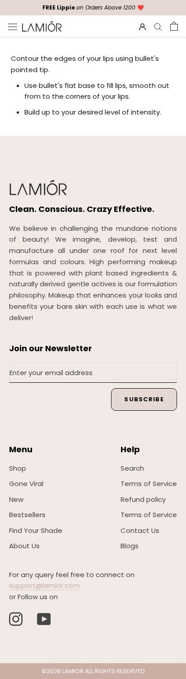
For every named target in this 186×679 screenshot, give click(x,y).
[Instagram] (16, 619)
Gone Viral (26, 483)
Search (132, 468)
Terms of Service (149, 483)
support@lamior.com (44, 585)
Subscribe (144, 399)
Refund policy (143, 499)
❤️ (93, 7)
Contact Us (140, 530)
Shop (17, 468)
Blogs (130, 546)
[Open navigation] (12, 26)
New (16, 499)
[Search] (158, 26)
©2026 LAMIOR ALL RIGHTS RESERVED (93, 671)
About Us (24, 546)
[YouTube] (44, 619)
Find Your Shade (35, 530)
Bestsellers (27, 514)
